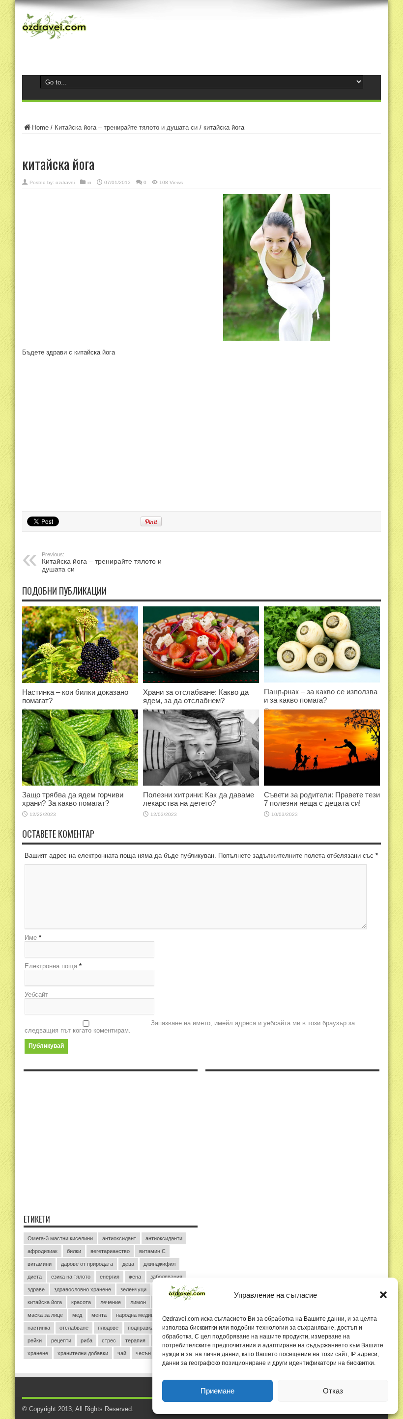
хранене (38, 1353)
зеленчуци (133, 1289)
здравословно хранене (82, 1289)
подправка (141, 1328)
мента (99, 1315)
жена (135, 1277)
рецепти (61, 1340)
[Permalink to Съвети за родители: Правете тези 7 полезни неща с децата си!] (322, 748)
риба (86, 1340)
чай (121, 1353)
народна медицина (139, 1315)
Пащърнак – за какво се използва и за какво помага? (320, 695)
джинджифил (159, 1264)
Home (40, 127)
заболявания (166, 1277)
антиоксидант (119, 1238)
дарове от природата (87, 1264)
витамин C (152, 1251)
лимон (138, 1302)
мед (77, 1315)
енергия (109, 1277)
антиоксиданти (163, 1238)
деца (128, 1264)
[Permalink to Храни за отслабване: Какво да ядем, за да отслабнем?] (201, 644)
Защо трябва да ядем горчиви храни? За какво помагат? (72, 799)
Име (31, 937)
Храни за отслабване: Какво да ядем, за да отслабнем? (196, 696)
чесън (143, 1353)
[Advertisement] (96, 257)
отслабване (73, 1328)
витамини (40, 1264)
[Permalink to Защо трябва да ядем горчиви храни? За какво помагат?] (80, 748)
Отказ (333, 1391)
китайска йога (45, 1302)
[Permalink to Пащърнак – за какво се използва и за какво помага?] (322, 644)
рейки (35, 1340)
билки (74, 1251)
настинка (39, 1328)
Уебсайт (36, 994)
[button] (383, 1295)
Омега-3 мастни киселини (60, 1238)
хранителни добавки (83, 1353)
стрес (109, 1340)
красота (81, 1302)
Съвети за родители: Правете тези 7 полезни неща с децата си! (322, 799)
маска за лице (45, 1315)
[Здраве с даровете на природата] (54, 29)
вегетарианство (110, 1251)
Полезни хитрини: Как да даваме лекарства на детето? (198, 799)
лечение (110, 1302)
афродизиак (43, 1251)
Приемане (217, 1391)
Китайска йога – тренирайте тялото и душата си (126, 127)
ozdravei (65, 182)
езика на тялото (70, 1277)
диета (35, 1277)
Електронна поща (51, 966)
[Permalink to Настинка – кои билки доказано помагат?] (80, 644)
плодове (108, 1328)
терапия (135, 1340)
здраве (36, 1289)
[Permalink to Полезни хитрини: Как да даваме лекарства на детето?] (201, 748)
